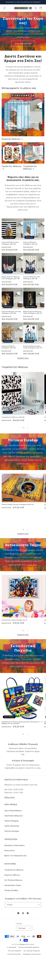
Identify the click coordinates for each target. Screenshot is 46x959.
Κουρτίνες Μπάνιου (11, 139)
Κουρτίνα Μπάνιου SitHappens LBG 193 (9, 347)
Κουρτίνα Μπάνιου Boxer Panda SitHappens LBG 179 (32, 347)
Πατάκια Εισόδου (11, 890)
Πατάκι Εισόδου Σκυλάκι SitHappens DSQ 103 (18, 504)
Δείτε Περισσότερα (23, 43)
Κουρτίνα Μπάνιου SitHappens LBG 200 (30, 243)
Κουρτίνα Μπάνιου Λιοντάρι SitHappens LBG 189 (11, 312)
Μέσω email (9, 797)
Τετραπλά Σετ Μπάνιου (30, 167)
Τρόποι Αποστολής (11, 826)
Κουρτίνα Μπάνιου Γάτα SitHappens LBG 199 (10, 243)
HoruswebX (12, 947)
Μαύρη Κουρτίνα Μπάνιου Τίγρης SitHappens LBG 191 (32, 312)
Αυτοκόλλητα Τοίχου (12, 885)
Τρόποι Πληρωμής (11, 821)
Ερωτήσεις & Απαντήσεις (14, 845)
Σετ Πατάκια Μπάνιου (13, 880)
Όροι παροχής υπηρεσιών (31, 951)
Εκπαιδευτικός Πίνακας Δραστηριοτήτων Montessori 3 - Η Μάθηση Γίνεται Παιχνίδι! (22, 722)
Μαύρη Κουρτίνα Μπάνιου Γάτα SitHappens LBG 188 (11, 277)
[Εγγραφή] (38, 904)
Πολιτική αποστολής (14, 954)
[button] (4, 8)
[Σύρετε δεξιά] (27, 427)
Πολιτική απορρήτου (14, 951)
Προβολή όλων (23, 358)
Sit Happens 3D (23, 944)
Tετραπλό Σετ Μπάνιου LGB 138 (13, 417)
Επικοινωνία (9, 850)
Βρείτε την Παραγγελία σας (15, 856)
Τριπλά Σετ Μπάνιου (12, 166)
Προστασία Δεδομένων (13, 816)
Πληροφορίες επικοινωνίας (32, 954)
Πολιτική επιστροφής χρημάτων (29, 947)
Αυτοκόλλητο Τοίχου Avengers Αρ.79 (14, 620)
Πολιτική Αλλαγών (11, 831)
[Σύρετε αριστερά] (18, 427)
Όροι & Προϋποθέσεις (13, 811)
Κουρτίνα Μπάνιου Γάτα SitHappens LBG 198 (31, 277)
